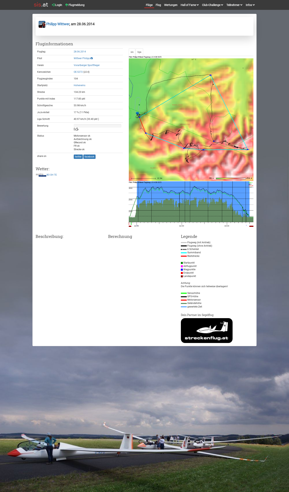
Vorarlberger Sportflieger (87, 65)
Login (58, 5)
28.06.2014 (80, 51)
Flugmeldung (76, 5)
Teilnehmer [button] (233, 5)
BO (48, 175)
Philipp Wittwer (57, 24)
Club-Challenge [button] (211, 5)
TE (55, 175)
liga (139, 52)
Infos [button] (249, 5)
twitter (78, 156)
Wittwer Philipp (82, 58)
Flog (158, 5)
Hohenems (79, 85)
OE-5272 (78, 72)
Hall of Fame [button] (189, 5)
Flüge (149, 5)
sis (132, 52)
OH (51, 175)
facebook (89, 156)
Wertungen (171, 5)
